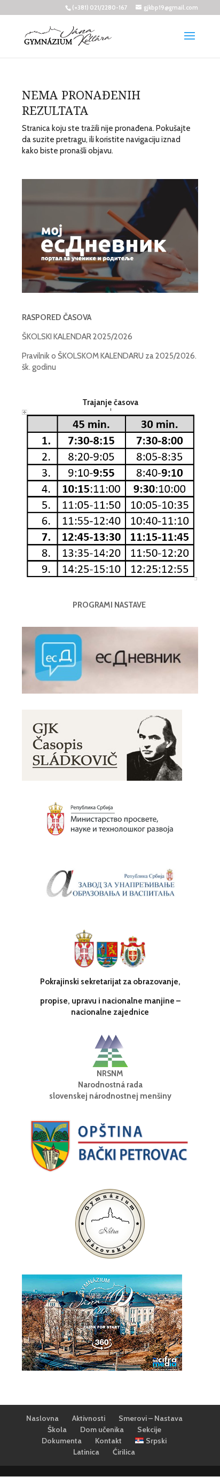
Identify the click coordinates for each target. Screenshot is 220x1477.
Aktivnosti (88, 1418)
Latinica (86, 1452)
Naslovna (42, 1418)
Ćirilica (124, 1452)
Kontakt (108, 1440)
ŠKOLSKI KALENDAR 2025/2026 (77, 336)
